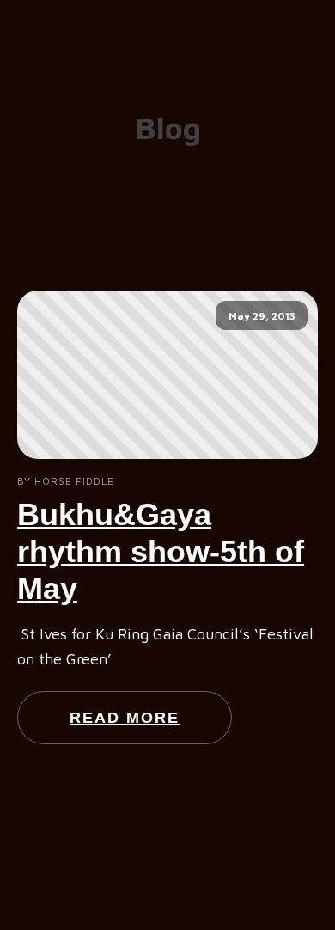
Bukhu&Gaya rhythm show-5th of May (160, 551)
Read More (125, 717)
